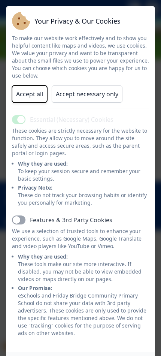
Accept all (29, 94)
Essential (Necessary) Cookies (71, 119)
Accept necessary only (87, 94)
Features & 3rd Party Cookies (71, 220)
